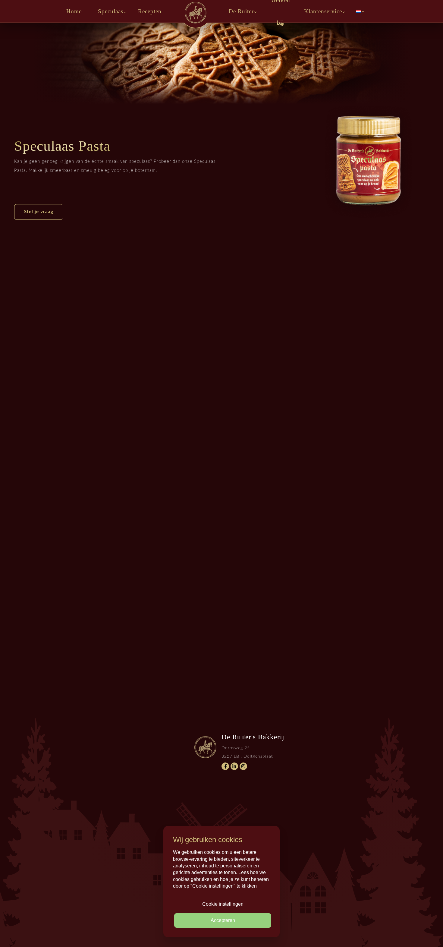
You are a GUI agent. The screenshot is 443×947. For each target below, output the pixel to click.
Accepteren (223, 920)
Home (74, 11)
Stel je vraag (38, 212)
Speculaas (110, 11)
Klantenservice (323, 11)
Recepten (150, 11)
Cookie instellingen (222, 904)
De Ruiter (241, 11)
